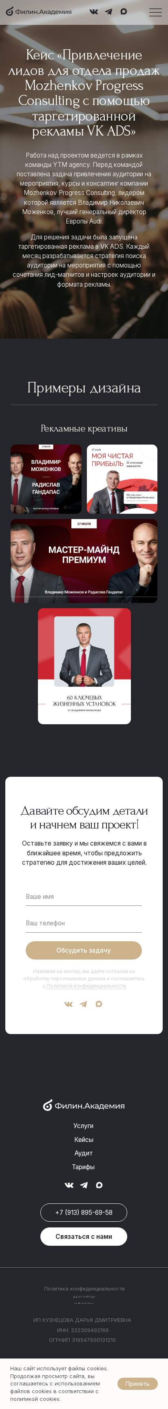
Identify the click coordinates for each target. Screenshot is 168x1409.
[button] (83, 1236)
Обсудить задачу (83, 950)
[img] (38, 11)
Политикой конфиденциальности (86, 986)
